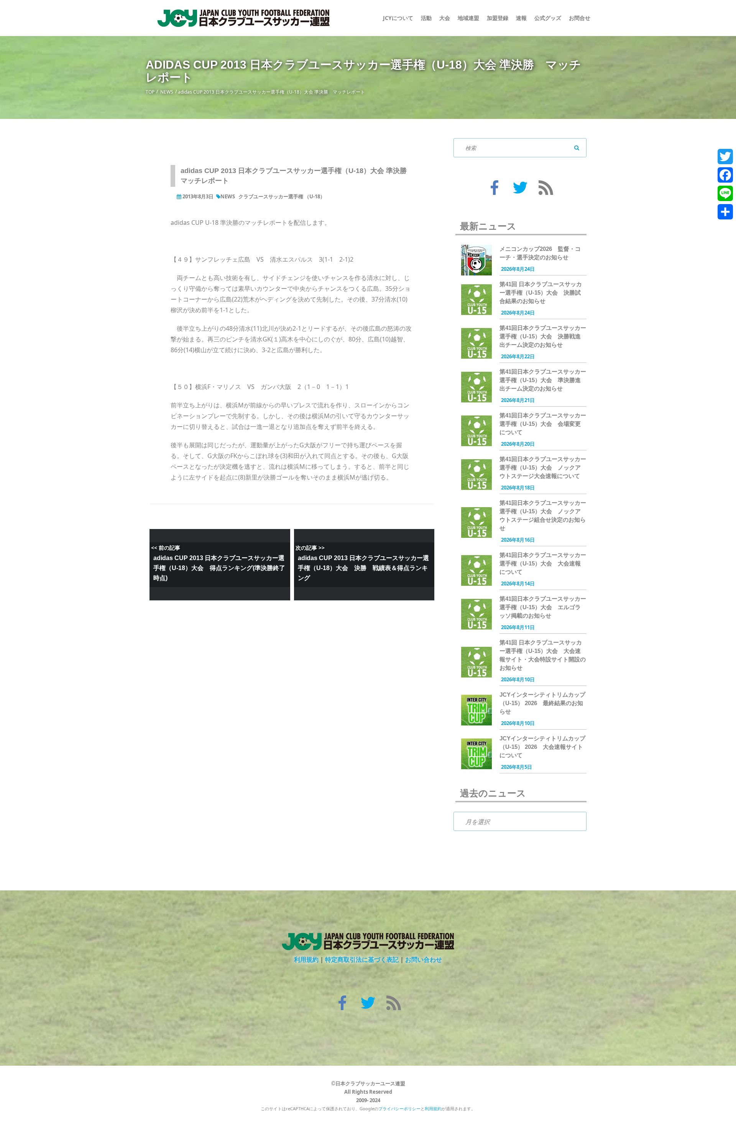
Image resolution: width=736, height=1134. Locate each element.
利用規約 (306, 959)
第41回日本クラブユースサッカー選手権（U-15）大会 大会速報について (542, 563)
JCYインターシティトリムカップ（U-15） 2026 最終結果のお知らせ (542, 703)
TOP (150, 92)
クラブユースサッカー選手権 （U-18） (281, 196)
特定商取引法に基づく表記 (362, 959)
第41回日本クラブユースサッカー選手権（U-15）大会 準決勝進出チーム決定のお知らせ (542, 380)
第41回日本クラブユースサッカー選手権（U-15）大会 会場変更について (542, 423)
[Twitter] (725, 156)
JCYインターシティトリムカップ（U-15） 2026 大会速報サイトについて (542, 746)
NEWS (166, 92)
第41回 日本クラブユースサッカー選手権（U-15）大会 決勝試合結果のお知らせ (540, 292)
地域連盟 (468, 17)
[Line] (725, 193)
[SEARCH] (576, 147)
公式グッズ (547, 17)
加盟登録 (497, 17)
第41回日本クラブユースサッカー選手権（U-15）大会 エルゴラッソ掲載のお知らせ (542, 607)
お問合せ (579, 17)
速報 (521, 17)
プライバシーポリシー (399, 1108)
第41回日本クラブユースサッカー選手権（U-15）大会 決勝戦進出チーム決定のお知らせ (542, 336)
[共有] (725, 212)
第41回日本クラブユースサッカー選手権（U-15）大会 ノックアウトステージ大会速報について (542, 467)
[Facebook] (725, 175)
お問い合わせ (423, 959)
